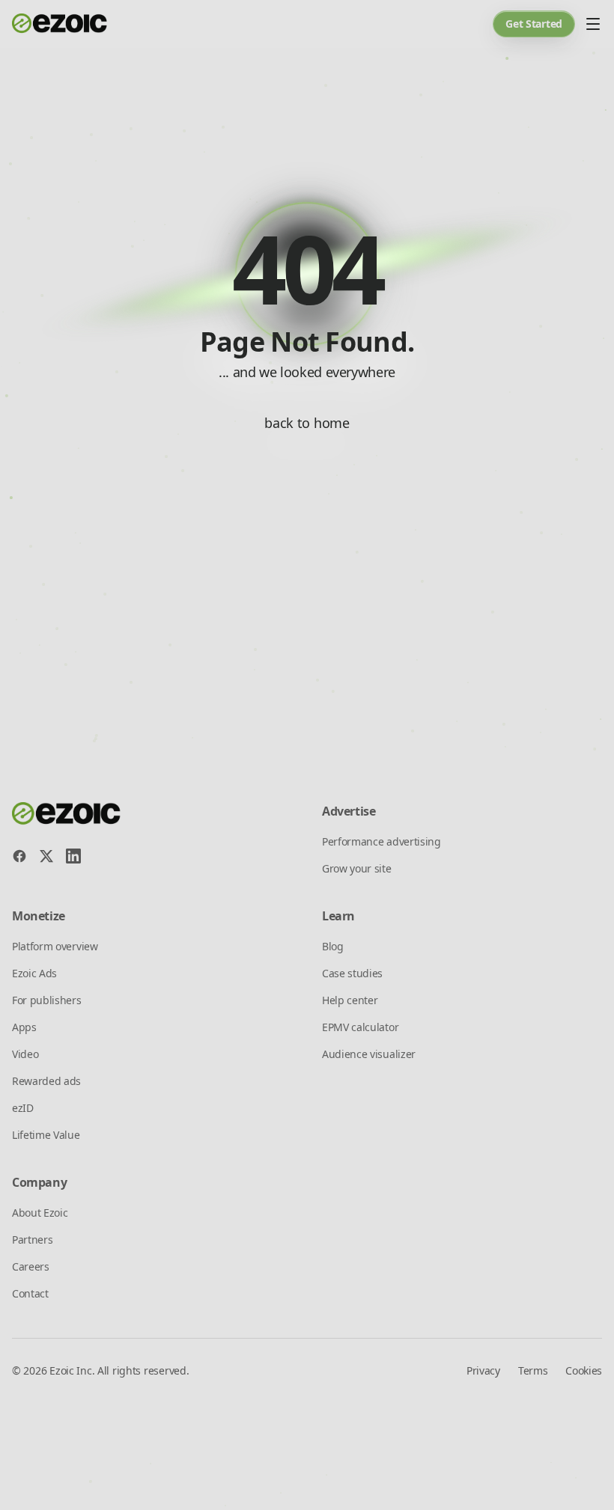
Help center (349, 1000)
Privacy (483, 1370)
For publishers (47, 1000)
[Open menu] (593, 24)
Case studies (352, 973)
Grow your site (357, 868)
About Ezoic (39, 1212)
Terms (532, 1370)
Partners (32, 1239)
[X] (46, 856)
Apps (24, 1027)
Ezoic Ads (34, 973)
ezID (23, 1108)
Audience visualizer (369, 1054)
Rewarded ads (46, 1081)
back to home (306, 423)
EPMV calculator (360, 1027)
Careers (30, 1266)
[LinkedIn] (73, 856)
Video (25, 1054)
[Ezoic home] (60, 23)
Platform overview (55, 946)
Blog (333, 946)
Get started (533, 23)
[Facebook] (19, 856)
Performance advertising (381, 841)
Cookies (583, 1370)
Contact (30, 1293)
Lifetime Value (46, 1135)
